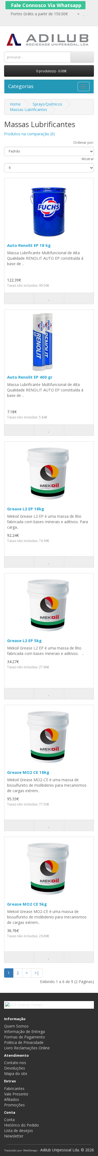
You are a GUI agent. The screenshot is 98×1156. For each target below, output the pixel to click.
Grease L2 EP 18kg (25, 508)
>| (37, 972)
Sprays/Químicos (47, 104)
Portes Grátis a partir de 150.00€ (39, 13)
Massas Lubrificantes (28, 109)
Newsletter (13, 1136)
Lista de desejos (18, 1130)
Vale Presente (16, 1094)
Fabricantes (14, 1088)
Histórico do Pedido (21, 1125)
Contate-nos (15, 1062)
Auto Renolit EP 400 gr (30, 377)
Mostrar (88, 159)
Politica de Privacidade (24, 1042)
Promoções (14, 1104)
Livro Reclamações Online (27, 1047)
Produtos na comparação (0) (29, 133)
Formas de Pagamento (24, 1037)
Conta (9, 1119)
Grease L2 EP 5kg (24, 640)
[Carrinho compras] (7, 19)
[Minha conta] (75, 13)
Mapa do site (15, 1073)
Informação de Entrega (24, 1031)
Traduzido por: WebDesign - (21, 1150)
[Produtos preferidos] (84, 13)
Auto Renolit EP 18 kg (29, 245)
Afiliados (11, 1099)
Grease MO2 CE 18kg (28, 772)
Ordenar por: (83, 142)
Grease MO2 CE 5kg (27, 904)
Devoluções (14, 1068)
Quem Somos (16, 1026)
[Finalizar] (15, 19)
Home (15, 104)
